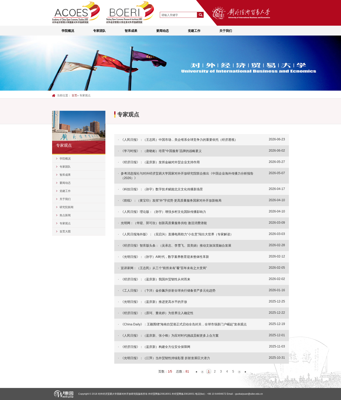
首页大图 (65, 231)
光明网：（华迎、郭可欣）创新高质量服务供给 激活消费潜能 (164, 223)
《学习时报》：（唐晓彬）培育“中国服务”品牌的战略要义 (161, 151)
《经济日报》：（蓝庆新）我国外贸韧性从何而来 (155, 279)
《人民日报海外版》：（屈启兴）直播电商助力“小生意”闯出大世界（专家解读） (177, 234)
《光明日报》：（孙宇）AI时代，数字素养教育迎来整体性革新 (165, 256)
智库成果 (131, 30)
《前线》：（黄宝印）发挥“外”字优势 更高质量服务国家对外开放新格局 (171, 200)
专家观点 (65, 223)
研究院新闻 (66, 207)
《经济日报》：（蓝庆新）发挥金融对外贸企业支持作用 (160, 162)
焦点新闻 (65, 215)
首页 (74, 95)
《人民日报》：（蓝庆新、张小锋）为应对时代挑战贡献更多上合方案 (170, 335)
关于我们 (225, 30)
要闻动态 (162, 30)
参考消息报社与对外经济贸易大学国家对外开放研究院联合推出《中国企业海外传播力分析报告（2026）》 (187, 176)
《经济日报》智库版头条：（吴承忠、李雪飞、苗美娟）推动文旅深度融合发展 (176, 245)
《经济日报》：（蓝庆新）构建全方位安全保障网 (155, 346)
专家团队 (99, 30)
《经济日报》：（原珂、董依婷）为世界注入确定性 (157, 313)
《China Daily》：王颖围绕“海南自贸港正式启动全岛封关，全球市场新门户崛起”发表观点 (184, 324)
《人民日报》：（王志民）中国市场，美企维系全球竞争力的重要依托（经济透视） (179, 139)
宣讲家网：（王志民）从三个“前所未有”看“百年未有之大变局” (164, 268)
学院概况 (68, 30)
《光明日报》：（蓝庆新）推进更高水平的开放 (154, 301)
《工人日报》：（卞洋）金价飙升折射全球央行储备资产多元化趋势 (168, 290)
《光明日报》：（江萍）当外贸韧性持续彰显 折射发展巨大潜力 (165, 358)
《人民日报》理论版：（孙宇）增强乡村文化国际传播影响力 (163, 211)
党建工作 (194, 30)
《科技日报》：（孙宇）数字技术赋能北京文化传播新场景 (162, 189)
